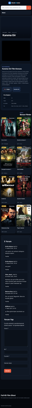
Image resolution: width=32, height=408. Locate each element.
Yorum (6, 328)
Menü (3, 12)
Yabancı (26, 106)
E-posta (6, 356)
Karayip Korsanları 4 (6, 169)
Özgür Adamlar (20, 228)
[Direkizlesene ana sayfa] (16, 3)
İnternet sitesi (8, 363)
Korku (24, 106)
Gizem (17, 106)
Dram (9, 32)
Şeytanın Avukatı (21, 198)
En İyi (15, 106)
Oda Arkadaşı (20, 169)
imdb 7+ (20, 106)
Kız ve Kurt (4, 140)
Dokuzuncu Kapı (5, 228)
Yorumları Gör (16, 89)
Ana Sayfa (5, 32)
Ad (5, 349)
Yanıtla (7, 256)
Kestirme (4, 198)
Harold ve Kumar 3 (21, 140)
